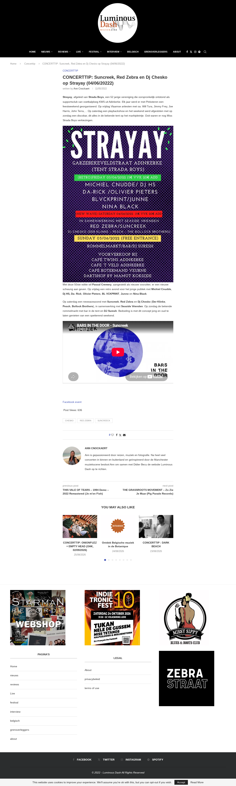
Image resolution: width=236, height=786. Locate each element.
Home (32, 52)
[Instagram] (195, 51)
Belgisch (133, 52)
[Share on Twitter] (120, 435)
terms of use (92, 688)
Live (78, 52)
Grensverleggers (155, 52)
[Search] (205, 51)
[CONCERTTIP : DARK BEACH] (156, 526)
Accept (181, 782)
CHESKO (69, 420)
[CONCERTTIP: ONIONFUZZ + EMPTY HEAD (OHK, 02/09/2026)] (80, 526)
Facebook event (72, 401)
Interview (113, 52)
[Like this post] (112, 434)
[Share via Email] (124, 434)
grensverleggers (19, 729)
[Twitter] (191, 51)
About (177, 52)
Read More (197, 782)
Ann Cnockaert (81, 88)
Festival (94, 52)
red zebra (85, 420)
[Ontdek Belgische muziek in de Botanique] (118, 526)
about (13, 738)
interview (15, 711)
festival (14, 702)
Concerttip (29, 63)
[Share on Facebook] (116, 434)
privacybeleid (92, 679)
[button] (68, 538)
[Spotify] (199, 51)
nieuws (45, 52)
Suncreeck (104, 420)
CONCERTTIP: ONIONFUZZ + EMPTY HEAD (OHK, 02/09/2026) (80, 546)
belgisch (15, 720)
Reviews (63, 52)
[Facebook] (187, 51)
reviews (14, 684)
